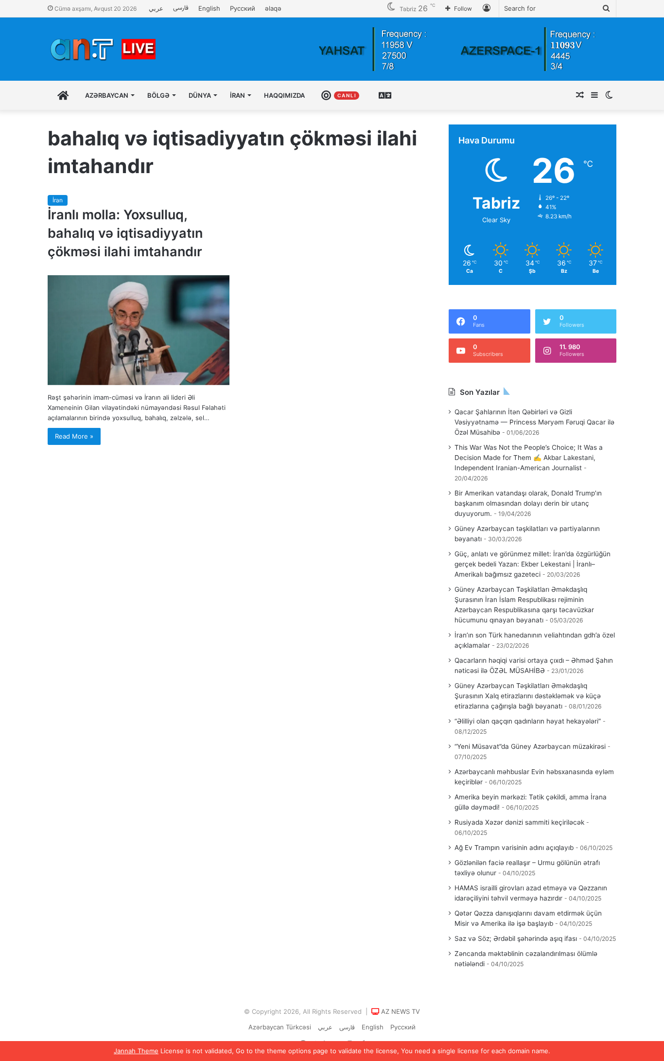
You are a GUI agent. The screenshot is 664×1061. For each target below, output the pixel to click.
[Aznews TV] (103, 49)
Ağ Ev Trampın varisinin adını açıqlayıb (514, 847)
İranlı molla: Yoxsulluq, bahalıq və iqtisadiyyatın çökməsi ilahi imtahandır (125, 233)
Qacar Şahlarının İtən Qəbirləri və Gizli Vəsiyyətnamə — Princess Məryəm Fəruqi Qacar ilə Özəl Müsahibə (534, 422)
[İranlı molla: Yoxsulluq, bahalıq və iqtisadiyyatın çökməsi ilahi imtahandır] (138, 330)
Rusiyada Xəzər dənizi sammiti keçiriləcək (519, 822)
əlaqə (273, 8)
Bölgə (158, 95)
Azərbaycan (106, 95)
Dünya (200, 95)
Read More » (74, 436)
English (209, 8)
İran (237, 95)
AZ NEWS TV (400, 1011)
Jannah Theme (136, 1051)
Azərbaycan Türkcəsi (279, 1027)
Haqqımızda (284, 95)
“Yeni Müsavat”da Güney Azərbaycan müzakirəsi (530, 746)
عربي (156, 8)
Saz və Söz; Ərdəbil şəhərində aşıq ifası (515, 938)
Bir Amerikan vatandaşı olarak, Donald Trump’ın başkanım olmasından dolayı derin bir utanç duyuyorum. (528, 503)
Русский (242, 8)
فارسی (181, 8)
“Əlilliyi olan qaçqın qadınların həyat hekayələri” (527, 721)
